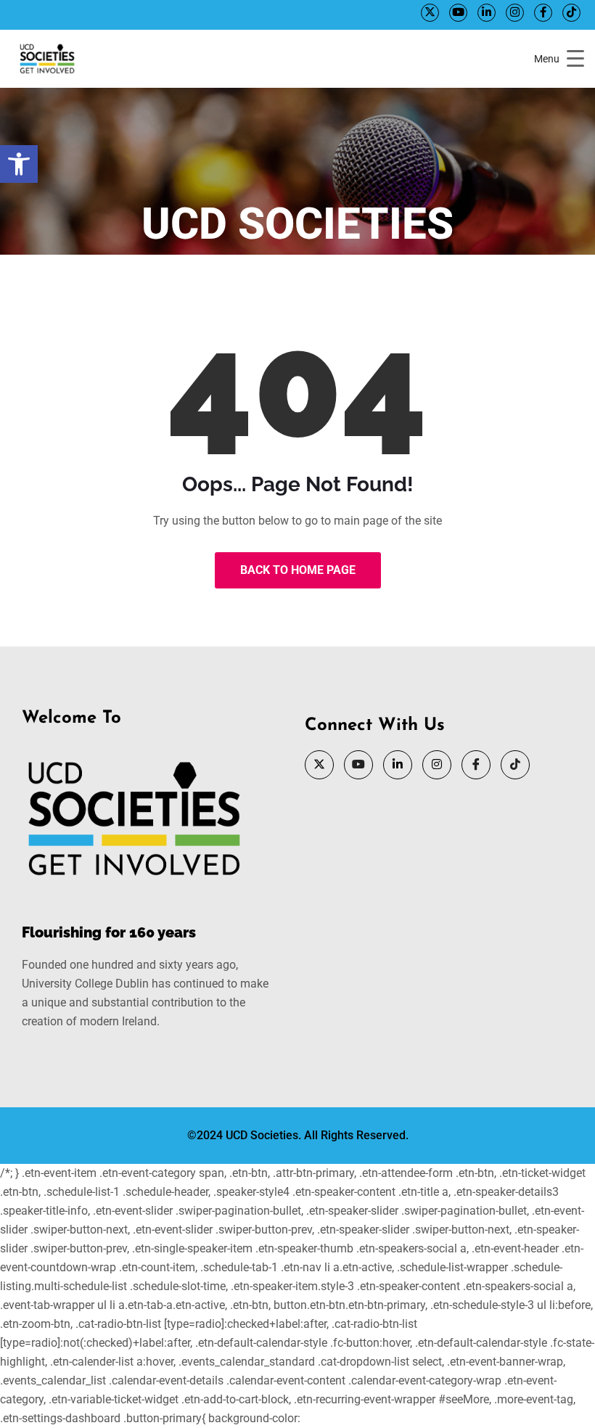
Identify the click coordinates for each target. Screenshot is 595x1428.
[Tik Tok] (571, 13)
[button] (19, 164)
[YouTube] (458, 13)
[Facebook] (543, 13)
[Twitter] (430, 13)
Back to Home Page (298, 570)
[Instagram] (515, 13)
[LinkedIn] (486, 13)
